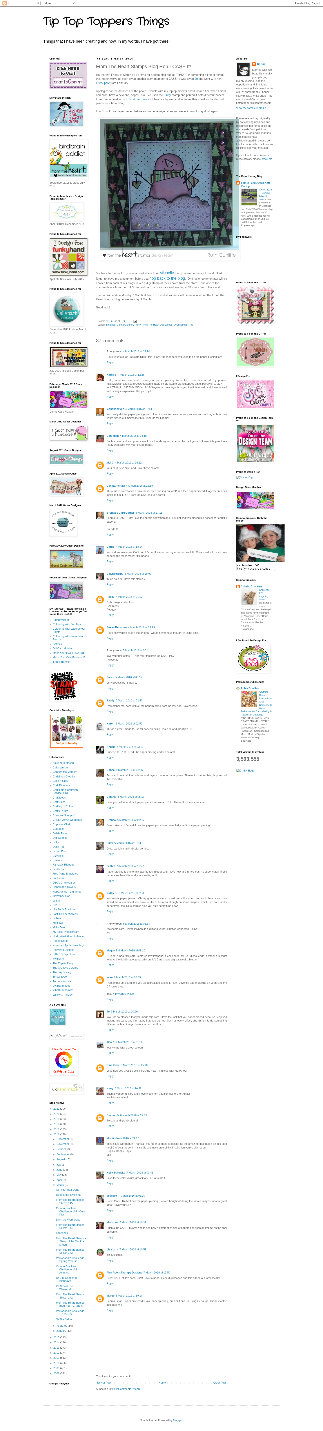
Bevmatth (113, 1115)
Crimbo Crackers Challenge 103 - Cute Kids (70, 1211)
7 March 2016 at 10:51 (133, 1249)
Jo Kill (56, 900)
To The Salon (64, 1319)
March (60, 1185)
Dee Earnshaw (116, 485)
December (63, 1139)
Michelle (167, 273)
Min (109, 1138)
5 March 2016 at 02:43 (129, 700)
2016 (56, 1134)
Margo (110, 1295)
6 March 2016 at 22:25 (125, 1138)
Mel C (110, 462)
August (60, 1159)
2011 (56, 1357)
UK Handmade (62, 985)
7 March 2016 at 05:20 (131, 1195)
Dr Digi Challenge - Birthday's (67, 1279)
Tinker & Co (60, 976)
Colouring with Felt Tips (67, 624)
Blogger (177, 1420)
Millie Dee (59, 927)
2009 (56, 1368)
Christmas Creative (64, 776)
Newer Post (104, 1382)
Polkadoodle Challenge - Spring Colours (71, 1260)
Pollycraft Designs (63, 949)
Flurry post (103, 83)
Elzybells (58, 855)
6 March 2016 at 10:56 (124, 1011)
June (59, 1169)
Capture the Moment (65, 771)
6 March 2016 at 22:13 (133, 1115)
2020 (56, 1114)
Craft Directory (61, 785)
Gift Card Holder (62, 648)
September (63, 1154)
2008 (56, 1373)
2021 (56, 1108)
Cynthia (111, 796)
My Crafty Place (124, 993)
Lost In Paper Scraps (65, 914)
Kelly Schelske (116, 1172)
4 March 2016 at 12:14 (136, 351)
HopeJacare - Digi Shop (67, 891)
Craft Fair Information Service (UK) (65, 791)
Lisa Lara (112, 1249)
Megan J (112, 950)
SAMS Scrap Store (64, 954)
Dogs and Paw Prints (68, 1194)
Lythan (57, 918)
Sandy (110, 700)
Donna (111, 770)
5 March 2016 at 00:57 (128, 677)
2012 (56, 1352)
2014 (56, 1342)
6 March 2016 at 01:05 (132, 893)
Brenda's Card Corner (120, 512)
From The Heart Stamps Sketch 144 (70, 1226)
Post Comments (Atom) (126, 1389)
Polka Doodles (250, 688)
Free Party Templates (65, 873)
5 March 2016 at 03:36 (129, 770)
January (61, 1330)
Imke (110, 977)
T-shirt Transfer (62, 661)
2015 (56, 1337)
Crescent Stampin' (63, 815)
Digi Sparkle (60, 837)
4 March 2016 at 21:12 (129, 596)
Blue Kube (113, 1065)
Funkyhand (59, 878)
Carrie (110, 546)
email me (266, 159)
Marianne (112, 1222)
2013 (56, 1347)
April (59, 1180)
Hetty (110, 1088)
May (59, 1174)
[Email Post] (134, 321)
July (59, 1164)
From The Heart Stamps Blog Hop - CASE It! (70, 1304)
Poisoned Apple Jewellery (68, 945)
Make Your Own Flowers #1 (69, 653)
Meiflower (58, 922)
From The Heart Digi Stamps (157, 324)
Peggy (110, 596)
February (62, 1325)
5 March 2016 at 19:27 (130, 866)
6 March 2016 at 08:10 (131, 950)
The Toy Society (62, 972)
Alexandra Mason (63, 762)
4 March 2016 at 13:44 (138, 409)
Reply (110, 362)
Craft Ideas (59, 797)
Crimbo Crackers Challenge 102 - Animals (67, 1269)
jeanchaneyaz (115, 409)
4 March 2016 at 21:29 (141, 627)
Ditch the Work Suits (68, 1219)
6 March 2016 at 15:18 (134, 1065)
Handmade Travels (64, 887)
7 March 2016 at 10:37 (133, 1222)
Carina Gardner (125, 324)
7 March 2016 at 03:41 (140, 1172)
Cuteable (58, 828)
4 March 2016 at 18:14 (129, 546)
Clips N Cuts (60, 781)
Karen (110, 723)
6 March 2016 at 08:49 (127, 977)
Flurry (167, 95)
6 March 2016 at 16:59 (128, 1088)
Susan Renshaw (117, 627)
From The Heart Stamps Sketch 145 (70, 1201)
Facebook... (63, 1233)
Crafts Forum (60, 811)
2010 (56, 1363)
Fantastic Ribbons (63, 864)
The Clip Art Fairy (63, 963)
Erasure (57, 860)
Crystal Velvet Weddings (67, 819)
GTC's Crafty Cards (64, 882)
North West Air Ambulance (68, 936)
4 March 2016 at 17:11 (149, 512)
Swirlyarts (58, 958)
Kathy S (111, 374)
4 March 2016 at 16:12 (128, 462)
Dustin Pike (59, 851)
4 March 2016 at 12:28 (131, 374)
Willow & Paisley (63, 994)
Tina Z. (111, 1042)
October (61, 1149)
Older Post (219, 1382)
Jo (196, 78)
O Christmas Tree (135, 99)
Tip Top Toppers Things (106, 21)
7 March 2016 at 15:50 (156, 1272)
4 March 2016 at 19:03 (138, 573)
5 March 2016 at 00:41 (136, 650)
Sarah (110, 677)
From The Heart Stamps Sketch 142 (70, 1296)
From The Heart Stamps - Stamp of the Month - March (71, 1241)
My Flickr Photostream (66, 931)
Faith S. (111, 866)
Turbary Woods (62, 981)
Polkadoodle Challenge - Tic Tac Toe (71, 1313)
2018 (56, 1124)
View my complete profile (251, 108)
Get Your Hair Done (67, 1189)
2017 (56, 1129)
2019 (56, 1119)
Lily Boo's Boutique (64, 909)
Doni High (113, 435)
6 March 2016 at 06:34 (136, 923)
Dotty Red (59, 846)
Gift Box (57, 644)
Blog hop (110, 324)
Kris (55, 905)
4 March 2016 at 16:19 (139, 485)
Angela (111, 746)
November (63, 1144)
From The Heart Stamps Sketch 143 (70, 1251)
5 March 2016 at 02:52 (129, 723)
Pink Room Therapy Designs (124, 1272)
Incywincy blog (61, 896)
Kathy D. (112, 893)
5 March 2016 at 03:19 (130, 746)
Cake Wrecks (61, 767)
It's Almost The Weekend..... (65, 1288)
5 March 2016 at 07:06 (130, 820)
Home (162, 1382)
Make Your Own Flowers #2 (69, 657)
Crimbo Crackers (252, 586)
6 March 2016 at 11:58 (129, 1042)
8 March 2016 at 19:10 (129, 1295)
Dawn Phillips (115, 573)
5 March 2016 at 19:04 (127, 843)
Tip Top (261, 64)
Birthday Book (61, 619)
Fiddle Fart (59, 869)
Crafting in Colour (63, 806)
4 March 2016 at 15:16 (133, 435)
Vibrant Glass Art (63, 990)
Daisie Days (60, 833)
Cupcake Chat (61, 824)
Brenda (111, 820)
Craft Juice (59, 802)
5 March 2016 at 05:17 (131, 796)
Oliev (110, 843)
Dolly (56, 842)
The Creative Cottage (65, 967)
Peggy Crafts (60, 940)
